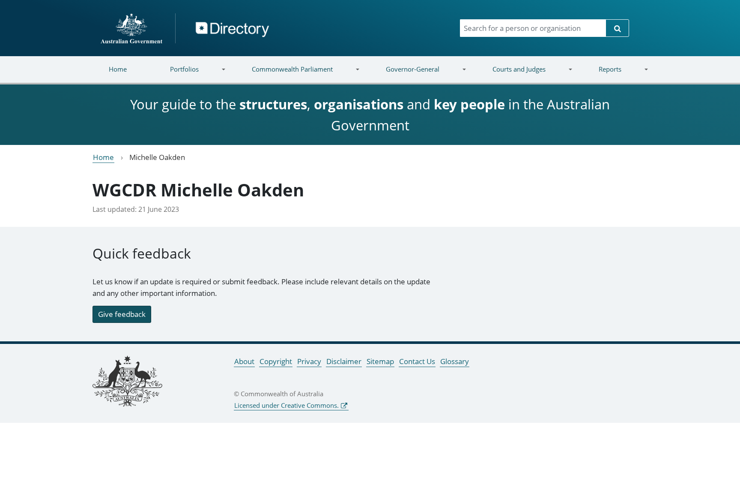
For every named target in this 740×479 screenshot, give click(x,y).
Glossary (454, 361)
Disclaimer (343, 361)
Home (118, 69)
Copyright (276, 361)
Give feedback (122, 314)
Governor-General (401, 74)
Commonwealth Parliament (281, 74)
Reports (599, 74)
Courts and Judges (508, 74)
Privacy (309, 361)
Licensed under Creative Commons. (286, 405)
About (244, 361)
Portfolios (174, 74)
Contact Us (417, 361)
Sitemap (380, 361)
